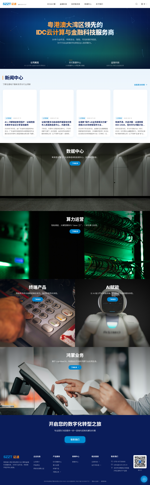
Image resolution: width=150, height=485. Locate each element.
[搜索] (136, 4)
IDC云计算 (51, 4)
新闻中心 (87, 4)
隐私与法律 (95, 481)
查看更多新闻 (139, 85)
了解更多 (75, 46)
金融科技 (63, 4)
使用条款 (103, 481)
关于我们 (99, 4)
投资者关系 (75, 4)
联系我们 (75, 439)
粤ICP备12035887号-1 (83, 481)
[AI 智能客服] (144, 479)
